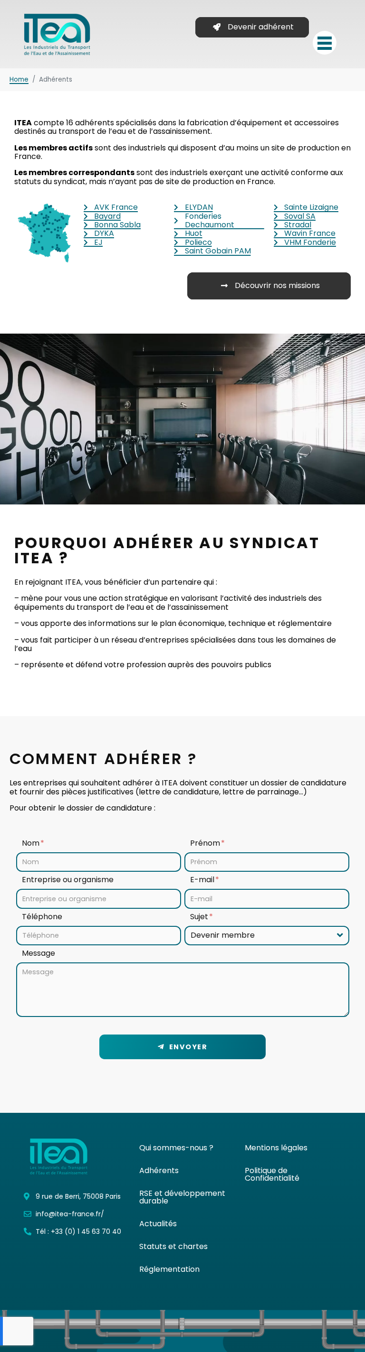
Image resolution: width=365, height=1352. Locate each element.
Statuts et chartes (173, 1246)
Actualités (158, 1223)
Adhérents (159, 1170)
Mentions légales (276, 1147)
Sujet (200, 917)
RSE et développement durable (182, 1197)
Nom (31, 843)
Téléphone (42, 917)
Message (38, 954)
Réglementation (169, 1269)
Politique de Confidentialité (272, 1174)
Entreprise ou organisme (68, 880)
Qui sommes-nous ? (176, 1147)
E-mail (203, 880)
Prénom (206, 843)
